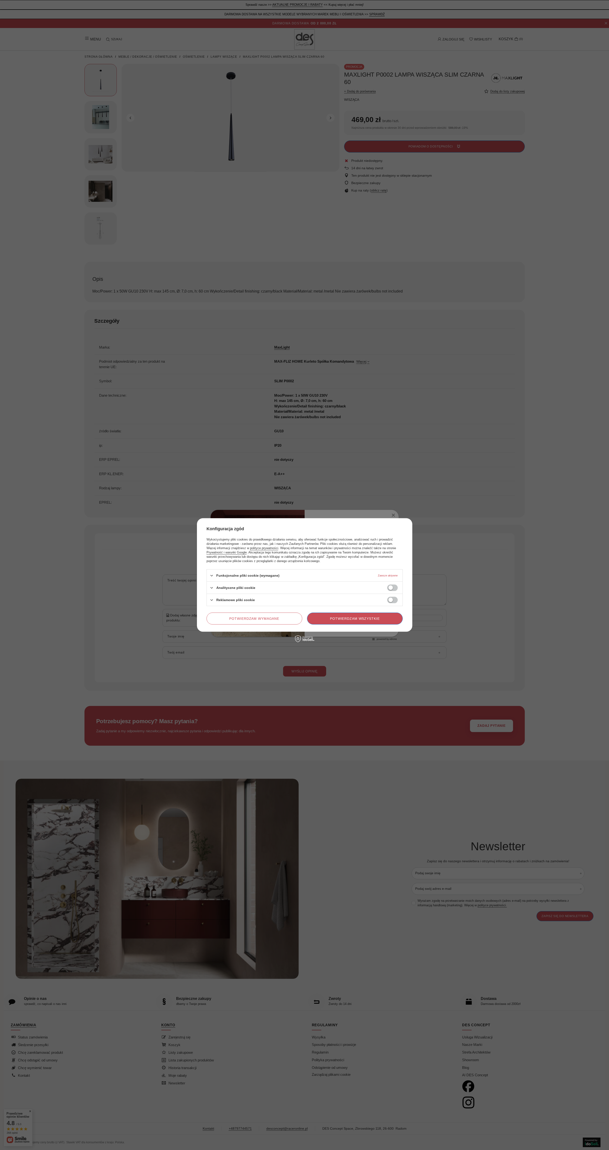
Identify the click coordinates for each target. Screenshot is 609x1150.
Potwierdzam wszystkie (355, 618)
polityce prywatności (264, 548)
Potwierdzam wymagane (254, 618)
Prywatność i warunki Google (227, 552)
